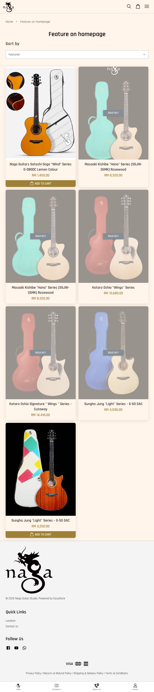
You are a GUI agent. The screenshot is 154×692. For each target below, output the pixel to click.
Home (9, 22)
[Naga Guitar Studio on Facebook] (8, 649)
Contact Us (12, 626)
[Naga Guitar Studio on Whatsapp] (24, 649)
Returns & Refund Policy (57, 673)
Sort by (12, 44)
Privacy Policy (33, 673)
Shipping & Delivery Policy (88, 673)
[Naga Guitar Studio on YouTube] (16, 649)
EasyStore (59, 598)
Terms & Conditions (116, 673)
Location (11, 621)
